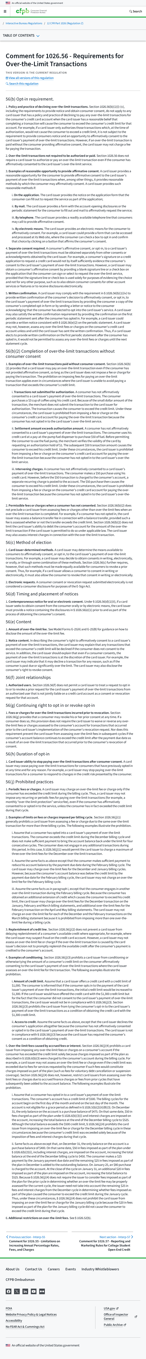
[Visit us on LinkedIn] (25, 1291)
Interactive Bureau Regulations (24, 23)
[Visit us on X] (17, 1291)
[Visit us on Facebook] (8, 1291)
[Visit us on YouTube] (33, 1291)
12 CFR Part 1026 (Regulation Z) (65, 23)
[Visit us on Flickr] (42, 1291)
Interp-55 (27, 1237)
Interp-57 (115, 1237)
